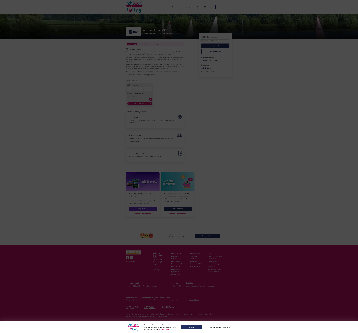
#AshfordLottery (131, 261)
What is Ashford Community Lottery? (160, 261)
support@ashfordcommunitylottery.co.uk (200, 286)
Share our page (215, 51)
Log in (223, 7)
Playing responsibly (214, 272)
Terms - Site (212, 259)
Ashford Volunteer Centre (164, 314)
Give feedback (207, 236)
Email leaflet (194, 261)
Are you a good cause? (190, 7)
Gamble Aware (194, 300)
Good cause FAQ (195, 264)
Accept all (191, 327)
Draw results (175, 269)
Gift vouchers (176, 259)
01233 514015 (177, 286)
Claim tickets (175, 261)
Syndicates (175, 272)
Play (173, 7)
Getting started (195, 266)
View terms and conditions (142, 213)
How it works (175, 266)
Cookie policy (157, 270)
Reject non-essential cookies (220, 327)
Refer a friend (177, 209)
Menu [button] (208, 7)
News (155, 265)
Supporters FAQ (176, 264)
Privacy (155, 267)
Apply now (193, 256)
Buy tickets (215, 46)
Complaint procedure (215, 269)
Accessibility (212, 266)
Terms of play (212, 261)
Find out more (134, 141)
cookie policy (164, 329)
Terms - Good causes (215, 256)
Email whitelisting (213, 264)
